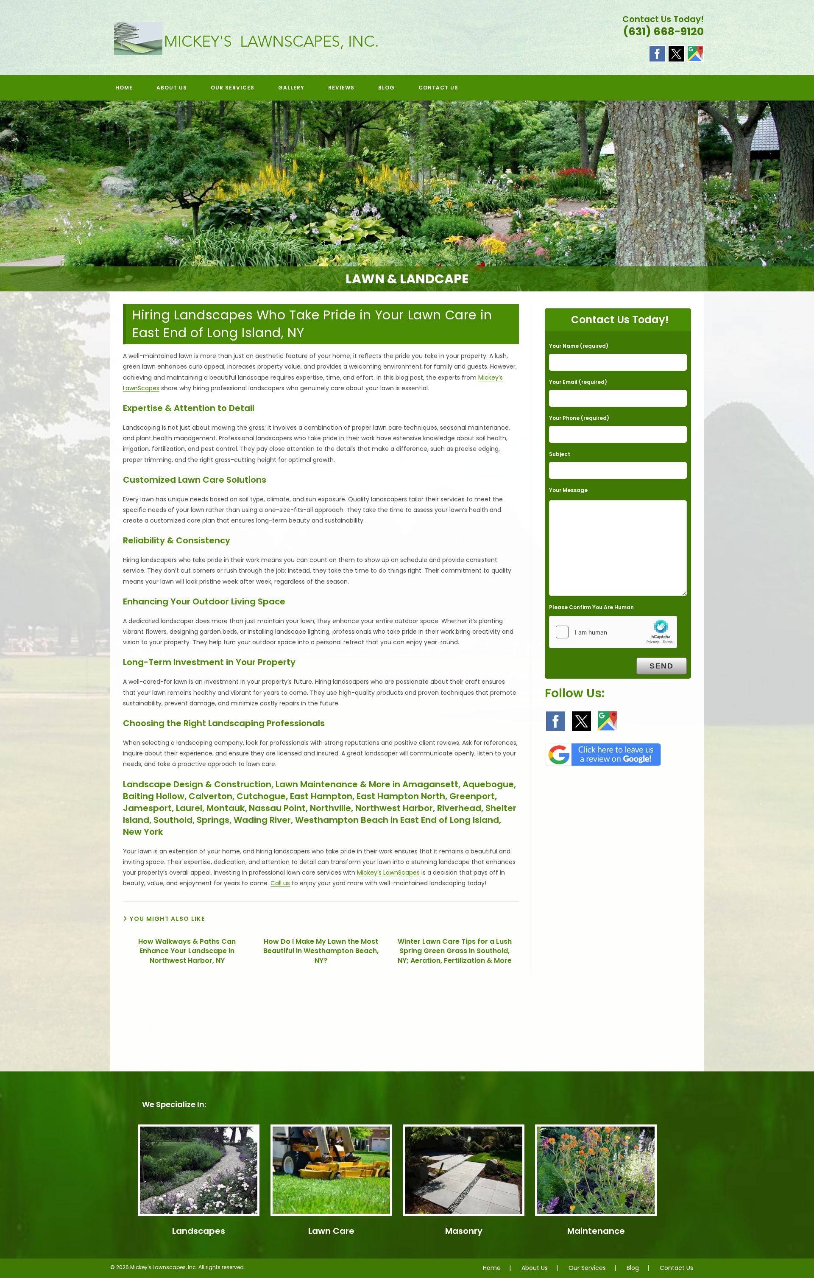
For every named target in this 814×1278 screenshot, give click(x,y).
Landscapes (198, 1231)
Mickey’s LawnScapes (388, 872)
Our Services (587, 1268)
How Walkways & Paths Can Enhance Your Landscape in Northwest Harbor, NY (187, 951)
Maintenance (596, 1231)
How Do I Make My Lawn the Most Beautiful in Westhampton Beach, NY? (321, 951)
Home (492, 1268)
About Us (534, 1268)
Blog (633, 1268)
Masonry (463, 1231)
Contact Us (676, 1268)
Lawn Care (331, 1231)
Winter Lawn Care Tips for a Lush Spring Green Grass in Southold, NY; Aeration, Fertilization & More (455, 951)
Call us (280, 883)
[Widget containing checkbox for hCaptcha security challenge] (613, 632)
